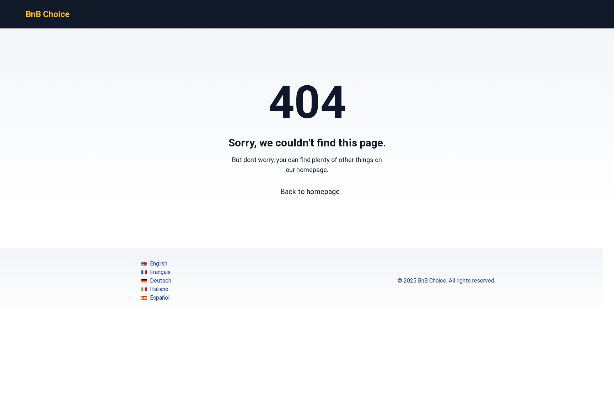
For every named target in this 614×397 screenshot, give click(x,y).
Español (159, 297)
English (158, 263)
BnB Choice (48, 14)
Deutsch (160, 280)
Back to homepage (310, 191)
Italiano (159, 289)
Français (160, 272)
